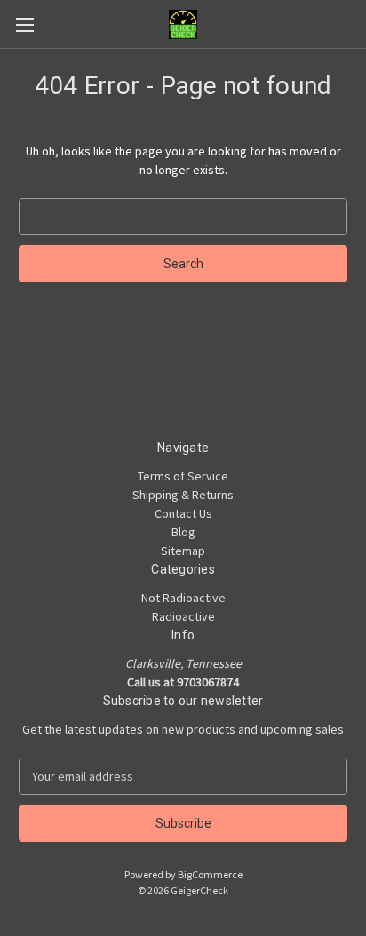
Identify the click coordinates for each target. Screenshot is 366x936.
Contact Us (183, 513)
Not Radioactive (183, 598)
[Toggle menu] (24, 24)
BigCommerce (210, 874)
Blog (183, 532)
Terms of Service (183, 476)
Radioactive (183, 616)
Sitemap (183, 551)
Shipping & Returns (183, 495)
